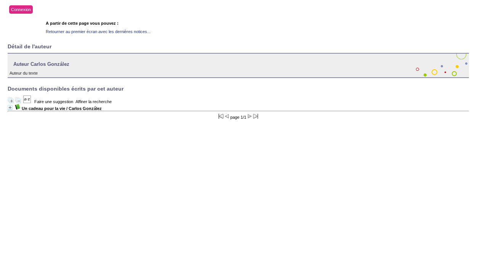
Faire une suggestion (53, 101)
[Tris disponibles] (27, 101)
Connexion (21, 9)
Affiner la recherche (93, 101)
